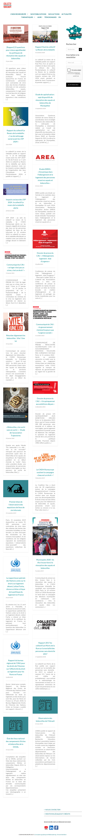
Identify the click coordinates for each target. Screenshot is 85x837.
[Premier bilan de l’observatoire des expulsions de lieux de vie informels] (15, 488)
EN (60, 17)
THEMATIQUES (27, 17)
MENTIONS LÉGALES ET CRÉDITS (57, 814)
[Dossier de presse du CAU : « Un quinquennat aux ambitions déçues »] (45, 387)
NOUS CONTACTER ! (53, 810)
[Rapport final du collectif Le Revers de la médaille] (45, 33)
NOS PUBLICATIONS (38, 14)
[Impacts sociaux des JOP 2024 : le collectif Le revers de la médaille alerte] (15, 189)
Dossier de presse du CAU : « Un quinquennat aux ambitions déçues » (45, 401)
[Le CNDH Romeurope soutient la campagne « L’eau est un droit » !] (45, 458)
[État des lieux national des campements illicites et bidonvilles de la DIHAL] (15, 725)
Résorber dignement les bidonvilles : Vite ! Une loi (15, 338)
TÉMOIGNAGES (50, 17)
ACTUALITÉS (67, 14)
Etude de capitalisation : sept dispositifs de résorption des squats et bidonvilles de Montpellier (45, 100)
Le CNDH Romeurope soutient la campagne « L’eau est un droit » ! (45, 472)
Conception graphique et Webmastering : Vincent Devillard (50, 834)
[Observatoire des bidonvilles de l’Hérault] (45, 705)
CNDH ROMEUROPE (18, 14)
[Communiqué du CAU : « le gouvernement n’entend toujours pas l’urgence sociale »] (45, 313)
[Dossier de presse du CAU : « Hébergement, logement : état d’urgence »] (45, 239)
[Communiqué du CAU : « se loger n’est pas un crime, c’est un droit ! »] (15, 255)
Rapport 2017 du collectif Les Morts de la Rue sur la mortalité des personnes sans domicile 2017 (45, 648)
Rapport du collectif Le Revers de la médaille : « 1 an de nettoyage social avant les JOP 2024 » (16, 136)
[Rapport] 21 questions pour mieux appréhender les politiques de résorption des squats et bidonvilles (16, 53)
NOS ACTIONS (54, 14)
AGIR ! (39, 17)
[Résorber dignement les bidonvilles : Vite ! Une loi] (15, 322)
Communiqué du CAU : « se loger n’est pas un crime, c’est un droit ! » (16, 267)
